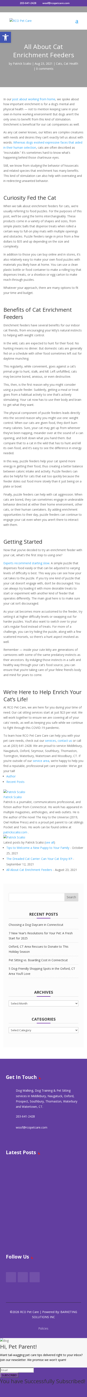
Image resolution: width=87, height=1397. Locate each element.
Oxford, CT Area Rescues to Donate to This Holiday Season (50, 1231)
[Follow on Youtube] (35, 1277)
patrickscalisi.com (15, 832)
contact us (64, 741)
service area (40, 761)
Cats (59, 63)
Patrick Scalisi (22, 63)
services (50, 741)
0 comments (44, 69)
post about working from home (33, 99)
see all (49, 842)
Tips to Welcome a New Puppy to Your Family (37, 848)
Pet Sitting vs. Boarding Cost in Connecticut (38, 960)
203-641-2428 (28, 3)
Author (11, 776)
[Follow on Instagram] (23, 1277)
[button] (5, 37)
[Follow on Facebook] (11, 1277)
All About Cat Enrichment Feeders (29, 870)
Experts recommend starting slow (26, 563)
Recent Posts (15, 782)
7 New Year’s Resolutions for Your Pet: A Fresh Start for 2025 (51, 1201)
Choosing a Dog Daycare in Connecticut (36, 925)
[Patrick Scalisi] (14, 792)
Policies (43, 1328)
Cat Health (71, 63)
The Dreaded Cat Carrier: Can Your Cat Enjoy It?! (39, 859)
